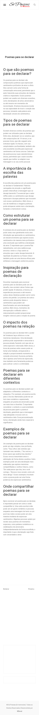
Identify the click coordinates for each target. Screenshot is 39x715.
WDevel (19, 711)
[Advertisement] (19, 34)
